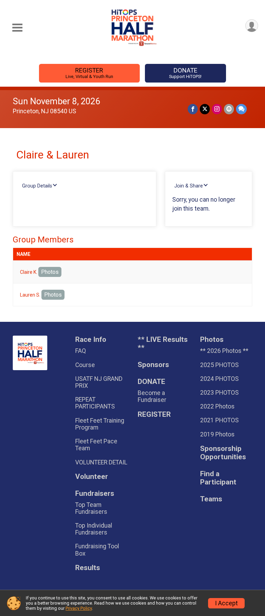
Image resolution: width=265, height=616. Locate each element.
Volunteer (91, 477)
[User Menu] (251, 25)
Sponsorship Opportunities (223, 453)
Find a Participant (218, 478)
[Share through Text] (241, 109)
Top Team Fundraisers (91, 508)
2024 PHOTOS (219, 378)
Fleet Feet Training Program (99, 424)
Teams (211, 499)
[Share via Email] (229, 109)
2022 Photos (217, 406)
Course (85, 365)
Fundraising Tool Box (97, 550)
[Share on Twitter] (205, 109)
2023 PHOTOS (219, 392)
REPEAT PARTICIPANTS (95, 403)
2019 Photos (217, 434)
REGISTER (89, 73)
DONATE (185, 73)
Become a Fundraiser (152, 396)
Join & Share (188, 186)
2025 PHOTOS (219, 365)
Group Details (37, 186)
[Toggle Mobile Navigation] (17, 28)
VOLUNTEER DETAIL (101, 462)
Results (87, 568)
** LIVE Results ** (163, 344)
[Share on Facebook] (193, 109)
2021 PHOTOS (219, 420)
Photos (50, 272)
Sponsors (153, 365)
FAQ (80, 350)
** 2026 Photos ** (224, 350)
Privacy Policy (79, 608)
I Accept (226, 603)
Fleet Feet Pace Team (96, 445)
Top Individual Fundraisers (93, 529)
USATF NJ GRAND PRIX (98, 382)
